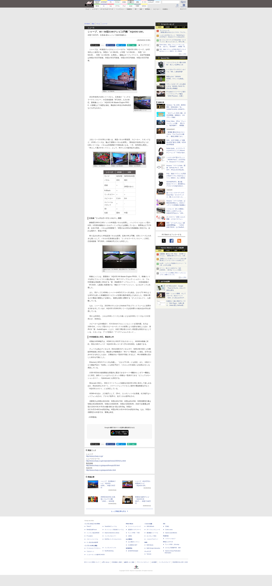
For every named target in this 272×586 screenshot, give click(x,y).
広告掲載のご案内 (117, 562)
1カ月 (183, 27)
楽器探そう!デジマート (134, 529)
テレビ (87, 9)
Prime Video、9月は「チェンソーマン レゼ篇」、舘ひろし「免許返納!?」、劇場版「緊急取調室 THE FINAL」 (172, 46)
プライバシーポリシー (143, 562)
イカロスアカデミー (152, 539)
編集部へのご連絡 (129, 562)
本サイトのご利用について (92, 562)
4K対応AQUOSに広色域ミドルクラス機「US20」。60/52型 (108, 499)
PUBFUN (166, 536)
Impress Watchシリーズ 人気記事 (172, 248)
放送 (141, 9)
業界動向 (147, 9)
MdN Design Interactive (153, 548)
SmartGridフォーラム (111, 526)
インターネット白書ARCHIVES (96, 554)
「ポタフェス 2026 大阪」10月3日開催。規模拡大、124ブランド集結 (176, 115)
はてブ (122, 45)
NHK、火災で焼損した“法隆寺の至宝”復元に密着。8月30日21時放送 (176, 142)
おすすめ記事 (165, 281)
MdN (145, 542)
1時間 (159, 27)
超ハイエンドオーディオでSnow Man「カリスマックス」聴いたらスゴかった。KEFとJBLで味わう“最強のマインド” (172, 41)
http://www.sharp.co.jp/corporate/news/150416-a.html (106, 461)
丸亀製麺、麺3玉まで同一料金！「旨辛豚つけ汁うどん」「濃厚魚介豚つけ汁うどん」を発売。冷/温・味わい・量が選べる (172, 255)
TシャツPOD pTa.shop (172, 544)
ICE (164, 523)
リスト (102, 45)
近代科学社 (129, 548)
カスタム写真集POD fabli (173, 547)
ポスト (96, 45)
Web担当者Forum (92, 529)
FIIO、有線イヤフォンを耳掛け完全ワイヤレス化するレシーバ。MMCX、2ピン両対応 (176, 176)
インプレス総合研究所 (93, 533)
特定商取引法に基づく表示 (180, 562)
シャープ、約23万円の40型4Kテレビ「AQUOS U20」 (142, 483)
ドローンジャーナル (92, 539)
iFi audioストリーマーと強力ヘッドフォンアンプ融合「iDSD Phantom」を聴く (176, 94)
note (133, 45)
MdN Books (150, 545)
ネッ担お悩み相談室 (92, 542)
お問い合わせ (105, 562)
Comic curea (169, 529)
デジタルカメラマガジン (94, 548)
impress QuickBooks (171, 533)
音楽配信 (165, 9)
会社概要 (154, 562)
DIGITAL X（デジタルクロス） (113, 539)
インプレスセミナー (110, 536)
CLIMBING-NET (132, 545)
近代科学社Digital (133, 551)
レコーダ (94, 9)
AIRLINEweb (150, 526)
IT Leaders (90, 536)
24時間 (168, 27)
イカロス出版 (148, 523)
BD (136, 9)
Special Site (165, 58)
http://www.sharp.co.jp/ (94, 456)
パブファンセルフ (170, 538)
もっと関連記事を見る (118, 511)
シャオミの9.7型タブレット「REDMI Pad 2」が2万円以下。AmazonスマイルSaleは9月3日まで (172, 37)
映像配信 (129, 9)
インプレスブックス (110, 547)
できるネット (90, 551)
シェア (112, 45)
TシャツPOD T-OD (134, 533)
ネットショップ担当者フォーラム (114, 529)
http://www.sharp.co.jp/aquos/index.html (101, 470)
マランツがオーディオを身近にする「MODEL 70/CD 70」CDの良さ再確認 (176, 86)
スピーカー (156, 9)
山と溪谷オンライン (134, 542)
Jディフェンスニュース (153, 529)
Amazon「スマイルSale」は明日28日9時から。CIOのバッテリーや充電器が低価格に (176, 203)
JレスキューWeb (151, 536)
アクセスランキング (167, 24)
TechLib (149, 554)
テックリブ (147, 551)
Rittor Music (129, 523)
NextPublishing (109, 551)
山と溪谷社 (129, 539)
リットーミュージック (134, 526)
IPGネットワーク (168, 542)
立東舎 (130, 536)
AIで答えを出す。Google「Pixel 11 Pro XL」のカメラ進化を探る (176, 288)
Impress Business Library (112, 533)
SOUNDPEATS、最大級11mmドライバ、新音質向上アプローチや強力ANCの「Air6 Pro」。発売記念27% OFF (175, 186)
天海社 (167, 526)
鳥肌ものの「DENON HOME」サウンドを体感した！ (175, 79)
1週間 (175, 27)
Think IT (89, 526)
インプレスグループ (164, 562)
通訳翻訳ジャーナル (152, 533)
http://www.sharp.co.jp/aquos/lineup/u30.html (103, 465)
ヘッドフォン (120, 9)
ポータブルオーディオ (106, 9)
